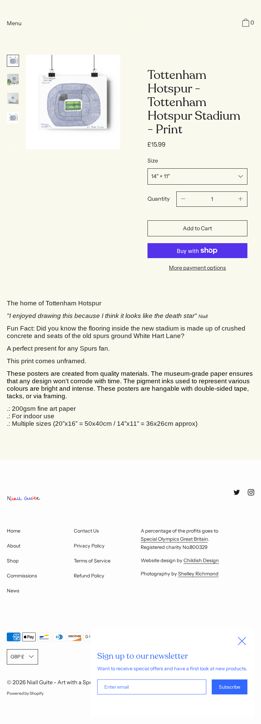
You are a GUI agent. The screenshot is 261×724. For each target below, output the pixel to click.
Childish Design (201, 560)
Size (152, 160)
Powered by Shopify (25, 693)
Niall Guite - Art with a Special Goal (70, 682)
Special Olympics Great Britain (174, 539)
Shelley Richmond (198, 574)
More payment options (197, 267)
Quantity (158, 198)
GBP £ (17, 657)
